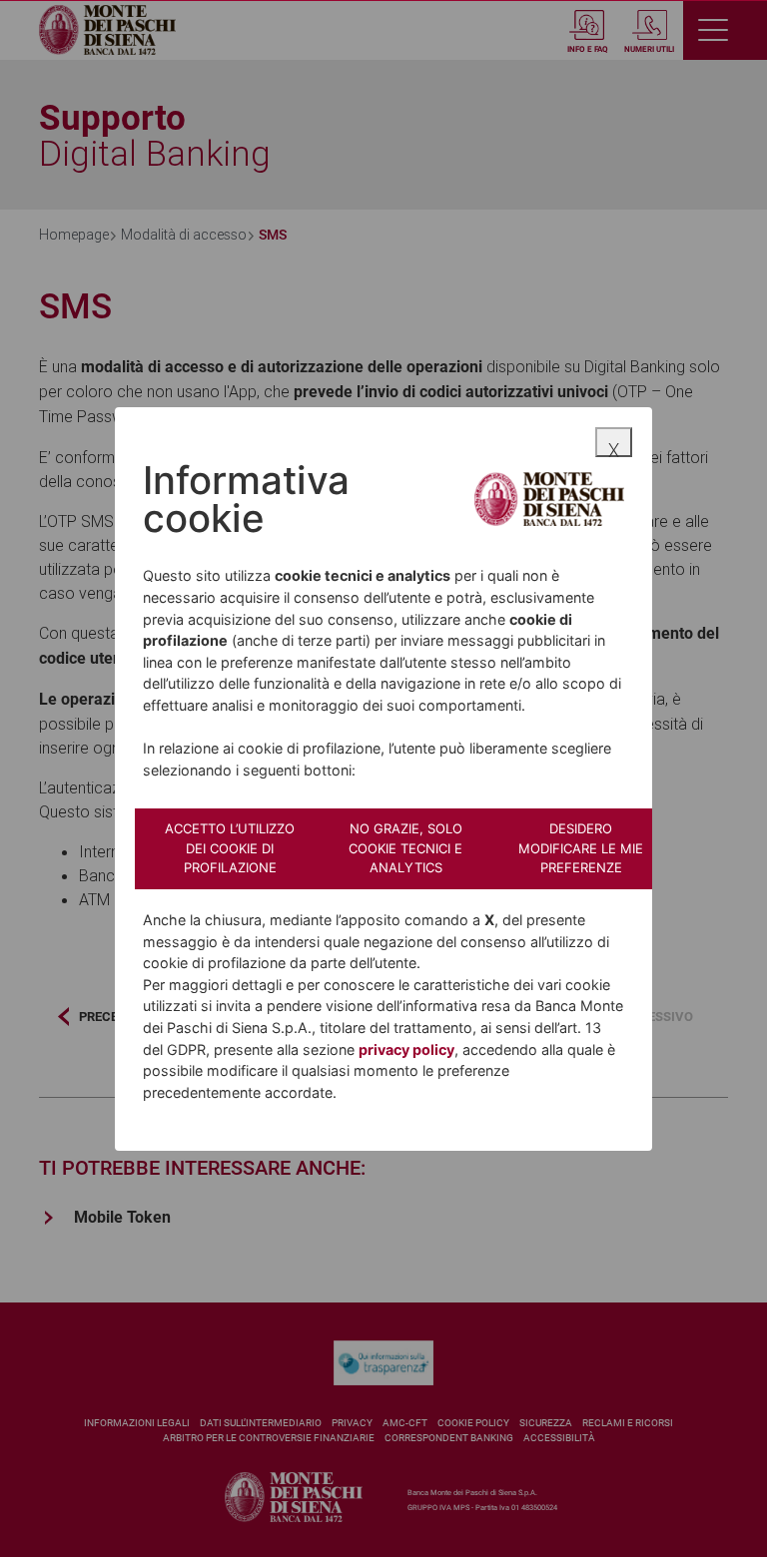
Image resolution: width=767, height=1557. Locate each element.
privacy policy (406, 1049)
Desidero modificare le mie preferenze (580, 847)
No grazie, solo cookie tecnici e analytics (405, 847)
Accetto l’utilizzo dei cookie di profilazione (230, 847)
